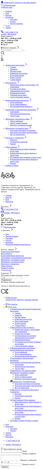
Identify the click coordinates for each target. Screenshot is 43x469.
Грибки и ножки (7, 268)
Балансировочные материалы (12, 256)
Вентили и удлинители (10, 264)
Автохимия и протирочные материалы (16, 258)
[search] (23, 50)
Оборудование (6, 266)
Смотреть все (6, 270)
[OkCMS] (4, 294)
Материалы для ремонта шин (12, 262)
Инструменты (6, 254)
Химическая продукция (10, 252)
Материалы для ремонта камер (13, 260)
